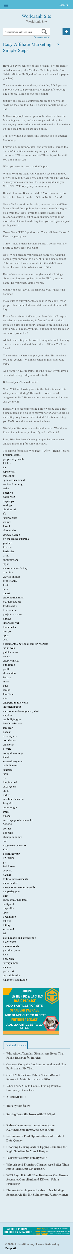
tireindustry (9, 627)
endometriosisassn (13, 597)
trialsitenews (10, 610)
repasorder (9, 471)
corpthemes (9, 740)
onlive (6, 795)
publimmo (9, 664)
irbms (6, 811)
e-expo (7, 631)
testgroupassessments (15, 879)
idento (6, 757)
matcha (7, 967)
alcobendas (9, 530)
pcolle (6, 669)
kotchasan (9, 866)
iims (5, 685)
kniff (5, 895)
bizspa (6, 816)
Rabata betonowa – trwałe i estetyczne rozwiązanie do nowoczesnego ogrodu (30, 1127)
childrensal (9, 509)
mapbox (7, 715)
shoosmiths (9, 673)
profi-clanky (10, 580)
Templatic (11, 1248)
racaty (6, 656)
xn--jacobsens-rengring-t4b (19, 887)
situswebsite (10, 518)
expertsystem (10, 736)
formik (7, 526)
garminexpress (11, 950)
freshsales (8, 551)
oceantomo (9, 916)
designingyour (11, 853)
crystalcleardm (11, 975)
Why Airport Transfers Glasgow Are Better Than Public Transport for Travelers (35, 1055)
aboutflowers (10, 560)
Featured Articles (16, 1045)
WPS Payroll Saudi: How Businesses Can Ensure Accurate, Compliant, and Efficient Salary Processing (37, 1179)
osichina (8, 572)
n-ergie (7, 748)
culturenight (10, 807)
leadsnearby (10, 606)
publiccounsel (11, 652)
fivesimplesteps (12, 454)
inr (4, 467)
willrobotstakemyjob (15, 979)
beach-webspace (12, 723)
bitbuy (6, 925)
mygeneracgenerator (15, 845)
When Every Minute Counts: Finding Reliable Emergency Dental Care (33, 1088)
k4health (8, 832)
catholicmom (10, 765)
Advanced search (42, 37)
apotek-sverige (11, 534)
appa (6, 635)
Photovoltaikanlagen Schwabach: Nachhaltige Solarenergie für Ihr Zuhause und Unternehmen (37, 1192)
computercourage (13, 753)
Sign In (64, 5)
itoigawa (8, 492)
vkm (5, 849)
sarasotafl (8, 929)
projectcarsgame (12, 614)
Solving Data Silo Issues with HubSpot (30, 1114)
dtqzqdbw (9, 908)
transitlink (9, 476)
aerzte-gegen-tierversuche (18, 820)
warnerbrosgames (13, 761)
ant (5, 841)
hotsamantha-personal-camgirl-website (25, 643)
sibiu (6, 774)
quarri (6, 593)
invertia (7, 547)
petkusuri (8, 971)
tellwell (7, 921)
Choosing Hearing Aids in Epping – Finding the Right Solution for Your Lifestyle (36, 1149)
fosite (6, 585)
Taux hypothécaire (18, 1105)
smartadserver (11, 622)
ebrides (7, 828)
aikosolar (8, 744)
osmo (6, 555)
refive (6, 488)
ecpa (5, 589)
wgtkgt (7, 874)
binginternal (10, 782)
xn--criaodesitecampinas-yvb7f (21, 711)
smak (6, 681)
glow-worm (9, 941)
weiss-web (9, 496)
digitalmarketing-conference (19, 937)
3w (5, 778)
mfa (5, 698)
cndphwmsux (11, 660)
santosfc (8, 769)
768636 (7, 824)
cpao (6, 912)
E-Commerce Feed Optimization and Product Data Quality (35, 1138)
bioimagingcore (12, 601)
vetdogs (7, 505)
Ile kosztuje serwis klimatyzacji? (26, 1157)
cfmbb (6, 690)
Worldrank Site (36, 16)
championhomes (12, 837)
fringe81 (8, 803)
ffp (4, 513)
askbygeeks (9, 786)
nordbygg (8, 958)
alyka (6, 564)
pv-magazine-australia (16, 538)
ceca (5, 639)
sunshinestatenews (14, 799)
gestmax (8, 543)
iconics (7, 522)
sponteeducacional (14, 480)
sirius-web (9, 648)
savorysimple (10, 963)
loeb (5, 954)
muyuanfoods (11, 946)
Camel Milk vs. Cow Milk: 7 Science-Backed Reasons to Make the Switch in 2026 (33, 1077)
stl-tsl (6, 790)
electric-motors (11, 576)
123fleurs (8, 858)
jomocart (8, 727)
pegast (6, 732)
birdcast (7, 618)
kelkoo (7, 677)
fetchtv (7, 463)
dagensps (8, 501)
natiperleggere (11, 891)
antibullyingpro (12, 719)
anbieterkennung (13, 484)
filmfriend (8, 694)
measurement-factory (15, 568)
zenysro (7, 870)
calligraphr (9, 904)
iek (5, 933)
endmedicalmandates (15, 899)
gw (5, 862)
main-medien (10, 883)
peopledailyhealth (13, 459)
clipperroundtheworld (15, 702)
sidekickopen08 (12, 706)
